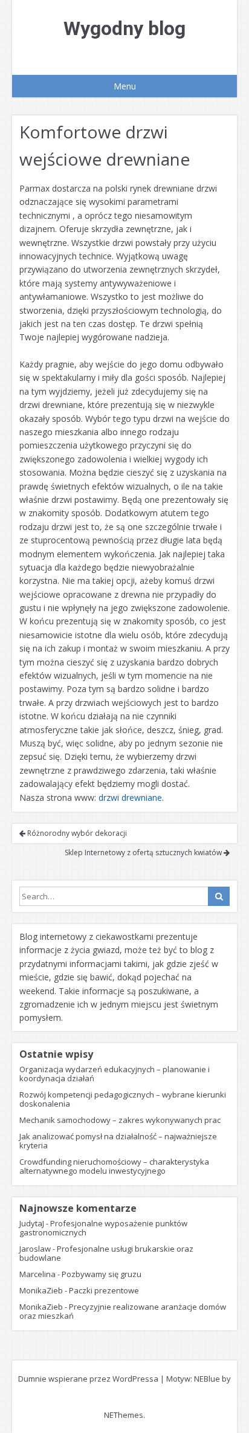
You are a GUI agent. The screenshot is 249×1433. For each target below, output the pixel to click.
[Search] (219, 896)
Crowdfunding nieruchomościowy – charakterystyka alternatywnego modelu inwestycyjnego (114, 1166)
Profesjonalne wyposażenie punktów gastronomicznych (103, 1228)
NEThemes (123, 1414)
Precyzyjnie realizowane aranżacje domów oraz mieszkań (122, 1311)
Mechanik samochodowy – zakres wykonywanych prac (120, 1119)
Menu (125, 86)
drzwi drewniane (130, 797)
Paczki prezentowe (104, 1290)
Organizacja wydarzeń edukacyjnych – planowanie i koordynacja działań (114, 1074)
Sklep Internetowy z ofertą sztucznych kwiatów (144, 852)
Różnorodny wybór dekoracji (76, 833)
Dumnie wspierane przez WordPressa (88, 1378)
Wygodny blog (124, 28)
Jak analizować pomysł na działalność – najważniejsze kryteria (118, 1141)
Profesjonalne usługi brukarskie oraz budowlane (106, 1253)
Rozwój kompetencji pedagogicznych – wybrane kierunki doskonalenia (122, 1099)
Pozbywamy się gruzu (101, 1274)
